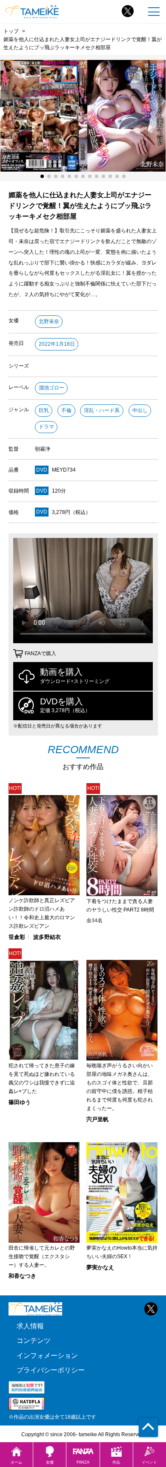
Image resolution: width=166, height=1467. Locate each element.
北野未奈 (49, 321)
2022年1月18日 (57, 344)
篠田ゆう (20, 1102)
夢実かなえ (100, 1267)
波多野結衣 (47, 937)
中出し (140, 410)
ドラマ (46, 427)
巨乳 (44, 410)
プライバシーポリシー (51, 1370)
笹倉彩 (17, 937)
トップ (11, 31)
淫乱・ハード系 (102, 410)
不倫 (66, 410)
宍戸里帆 (97, 1119)
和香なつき (22, 1276)
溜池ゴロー (51, 388)
